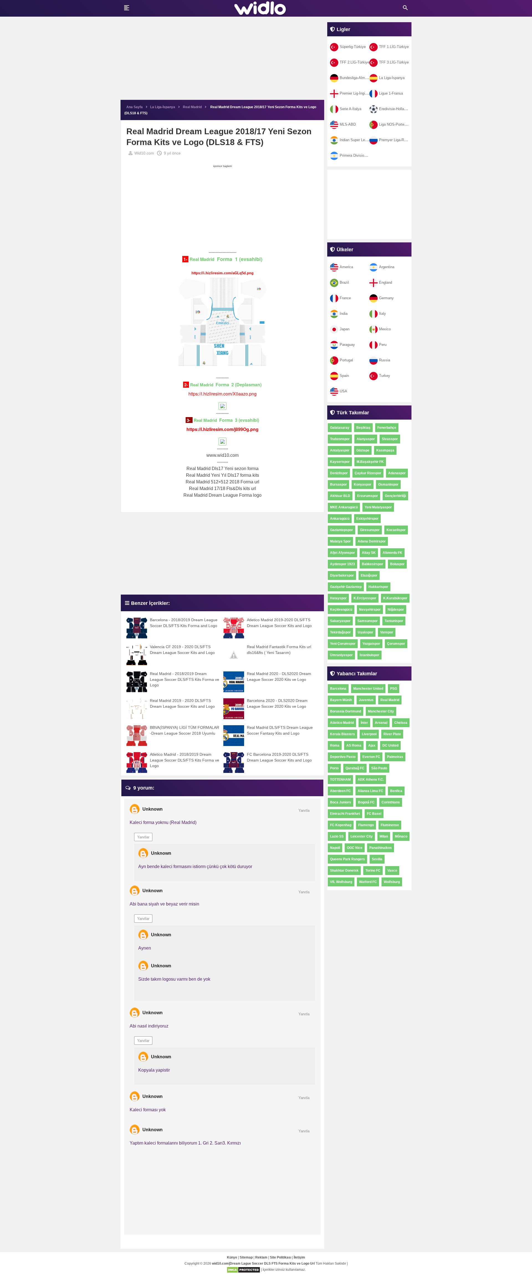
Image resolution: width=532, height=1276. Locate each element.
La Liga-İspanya (392, 78)
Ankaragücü (339, 519)
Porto (334, 768)
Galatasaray (339, 428)
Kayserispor (340, 462)
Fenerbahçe (386, 428)
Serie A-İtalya (350, 109)
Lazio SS (337, 836)
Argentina (386, 267)
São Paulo (379, 768)
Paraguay (347, 345)
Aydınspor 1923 (342, 564)
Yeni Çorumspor (342, 644)
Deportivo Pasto (342, 757)
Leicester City (362, 836)
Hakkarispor (378, 587)
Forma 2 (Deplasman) (238, 384)
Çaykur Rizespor (368, 473)
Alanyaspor (366, 439)
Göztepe (362, 450)
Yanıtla (304, 810)
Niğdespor (396, 610)
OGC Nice (354, 848)
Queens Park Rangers (347, 859)
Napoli (335, 848)
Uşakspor (365, 632)
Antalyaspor (339, 450)
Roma (334, 745)
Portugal (346, 360)
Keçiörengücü (341, 610)
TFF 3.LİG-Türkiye (394, 62)
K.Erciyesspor (365, 598)
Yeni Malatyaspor (378, 507)
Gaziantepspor (341, 530)
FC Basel (374, 814)
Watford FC (368, 882)
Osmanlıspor (388, 484)
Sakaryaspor (340, 621)
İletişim (299, 1257)
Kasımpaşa (385, 450)
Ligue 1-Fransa (391, 93)
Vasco (392, 870)
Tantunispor (394, 621)
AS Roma (353, 745)
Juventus (366, 700)
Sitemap (246, 1257)
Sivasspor (390, 439)
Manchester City (381, 711)
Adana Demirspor (372, 541)
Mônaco (401, 836)
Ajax (371, 745)
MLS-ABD (348, 124)
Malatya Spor (340, 541)
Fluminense (390, 825)
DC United (390, 745)
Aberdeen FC (340, 791)
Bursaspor (338, 484)
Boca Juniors (340, 802)
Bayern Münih (341, 700)
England (385, 282)
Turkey (384, 376)
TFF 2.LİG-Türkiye (354, 62)
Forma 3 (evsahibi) (238, 420)
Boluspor (397, 564)
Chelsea (400, 723)
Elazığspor (369, 575)
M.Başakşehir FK (370, 462)
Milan (384, 836)
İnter (364, 723)
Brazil (344, 282)
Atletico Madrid (342, 723)
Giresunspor (370, 530)
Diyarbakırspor (342, 575)
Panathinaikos (380, 848)
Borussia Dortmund (345, 711)
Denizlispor (339, 473)
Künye (232, 1257)
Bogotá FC (366, 802)
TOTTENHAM (340, 780)
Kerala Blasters (342, 734)
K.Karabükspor (395, 598)
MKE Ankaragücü (344, 507)
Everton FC (371, 757)
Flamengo (366, 825)
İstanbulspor (369, 655)
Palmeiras (395, 757)
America (346, 267)
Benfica (396, 791)
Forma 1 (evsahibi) (239, 259)
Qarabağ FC (355, 768)
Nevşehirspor (370, 610)
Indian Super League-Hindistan (364, 140)
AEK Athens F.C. (371, 780)
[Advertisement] (222, 61)
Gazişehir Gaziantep (346, 587)
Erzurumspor (367, 496)
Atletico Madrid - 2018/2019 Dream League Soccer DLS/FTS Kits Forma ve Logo (184, 760)
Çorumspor (396, 644)
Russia (384, 360)
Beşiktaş (363, 428)
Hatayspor (338, 598)
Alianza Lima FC (370, 791)
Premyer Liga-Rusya (395, 140)
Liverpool (369, 734)
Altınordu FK (392, 553)
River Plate (392, 734)
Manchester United (368, 689)
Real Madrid (202, 259)
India (343, 313)
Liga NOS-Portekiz (394, 124)
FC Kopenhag (340, 825)
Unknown (152, 809)
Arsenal (381, 723)
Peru (383, 345)
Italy (382, 313)
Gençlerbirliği (395, 496)
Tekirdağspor (340, 632)
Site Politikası (280, 1257)
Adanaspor (397, 473)
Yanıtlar (143, 837)
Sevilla (377, 859)
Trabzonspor (340, 439)
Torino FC (372, 870)
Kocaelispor (396, 530)
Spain (344, 376)
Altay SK (369, 553)
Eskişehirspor (367, 519)
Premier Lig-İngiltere (356, 93)
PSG (393, 689)
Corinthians (391, 802)
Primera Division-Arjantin (359, 155)
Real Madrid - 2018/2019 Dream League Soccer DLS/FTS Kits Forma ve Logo (184, 679)
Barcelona (338, 689)
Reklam (261, 1257)
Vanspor (386, 632)
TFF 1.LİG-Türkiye (394, 47)
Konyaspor (362, 484)
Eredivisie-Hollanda (394, 109)
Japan (344, 329)
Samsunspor (367, 621)
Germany (386, 298)
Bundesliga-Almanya (356, 78)
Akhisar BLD (340, 496)
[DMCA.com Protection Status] (243, 1270)
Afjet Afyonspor (342, 553)
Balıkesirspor (372, 564)
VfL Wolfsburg (341, 882)
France (345, 298)
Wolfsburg (392, 882)
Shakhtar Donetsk (344, 870)
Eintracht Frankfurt (345, 814)
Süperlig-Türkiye (353, 47)
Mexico (385, 329)
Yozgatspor (371, 644)
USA (343, 391)
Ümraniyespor (341, 655)
